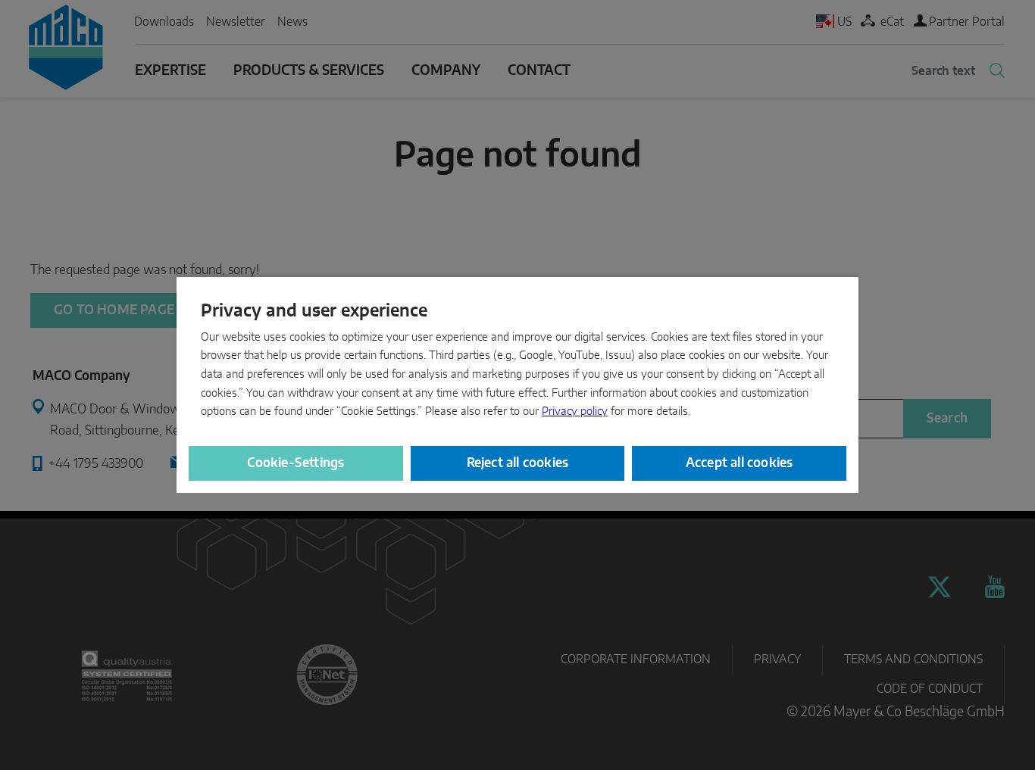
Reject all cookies (518, 463)
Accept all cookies (739, 463)
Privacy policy (575, 411)
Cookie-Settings (295, 463)
